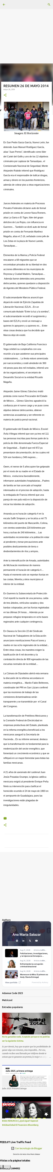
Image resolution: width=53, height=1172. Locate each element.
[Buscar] (49, 4)
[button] (5, 95)
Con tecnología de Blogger (28, 1148)
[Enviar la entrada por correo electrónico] (5, 819)
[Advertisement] (26, 26)
